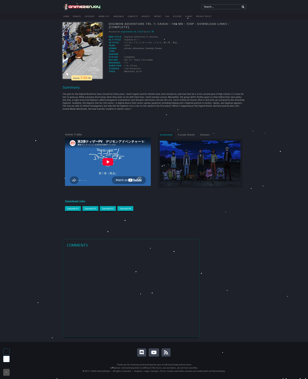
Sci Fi (139, 71)
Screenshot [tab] (166, 134)
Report (158, 16)
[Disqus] (131, 292)
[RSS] (166, 352)
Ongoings (118, 16)
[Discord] (141, 352)
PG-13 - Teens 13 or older (138, 60)
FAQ (167, 16)
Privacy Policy (204, 16)
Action (128, 48)
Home (66, 16)
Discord (177, 16)
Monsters (129, 71)
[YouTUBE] (154, 352)
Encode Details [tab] (186, 134)
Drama (158, 48)
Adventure (138, 48)
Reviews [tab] (205, 134)
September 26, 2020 (132, 31)
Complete (133, 16)
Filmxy (189, 16)
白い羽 (150, 31)
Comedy (149, 48)
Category (90, 16)
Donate (77, 16)
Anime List (104, 16)
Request (145, 16)
